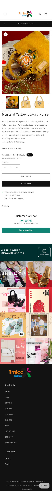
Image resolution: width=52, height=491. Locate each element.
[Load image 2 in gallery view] (26, 102)
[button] (5, 14)
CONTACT (8, 437)
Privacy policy (12, 485)
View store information (14, 199)
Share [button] (6, 206)
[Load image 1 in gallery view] (12, 102)
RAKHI (7, 397)
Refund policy (40, 481)
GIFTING (8, 403)
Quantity (5, 162)
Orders (8, 458)
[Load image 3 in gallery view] (39, 102)
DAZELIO (8, 420)
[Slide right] (49, 103)
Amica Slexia (16, 481)
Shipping (4, 158)
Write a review (26, 230)
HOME (7, 391)
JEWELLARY (9, 414)
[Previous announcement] (4, 24)
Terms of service (25, 485)
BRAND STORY (10, 442)
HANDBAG (9, 408)
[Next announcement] (47, 24)
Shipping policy (27, 489)
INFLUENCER (10, 431)
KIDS (7, 425)
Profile (7, 464)
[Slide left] (3, 103)
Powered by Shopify (27, 481)
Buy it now (26, 183)
